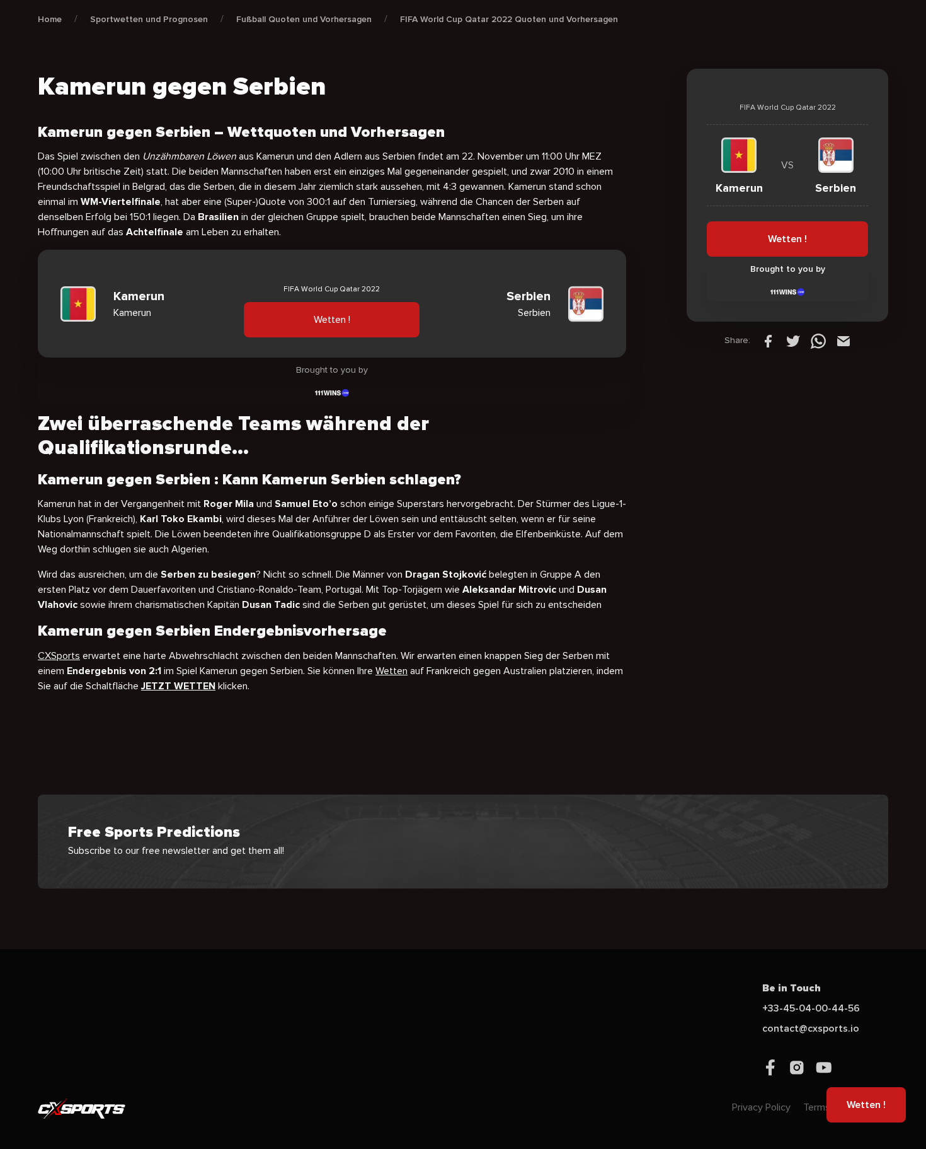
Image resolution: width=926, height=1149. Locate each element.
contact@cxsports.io (810, 1028)
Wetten (391, 671)
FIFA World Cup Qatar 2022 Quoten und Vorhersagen (509, 19)
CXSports (59, 656)
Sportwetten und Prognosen (149, 19)
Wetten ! (331, 320)
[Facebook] (767, 340)
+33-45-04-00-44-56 (811, 1008)
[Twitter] (793, 340)
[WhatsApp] (818, 340)
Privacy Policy (761, 1107)
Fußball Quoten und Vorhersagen (304, 19)
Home (50, 19)
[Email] (843, 340)
